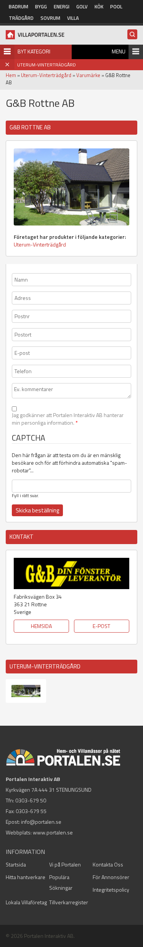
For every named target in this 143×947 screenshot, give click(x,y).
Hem (11, 75)
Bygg (41, 6)
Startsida (16, 864)
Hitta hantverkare (25, 877)
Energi (61, 6)
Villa (73, 18)
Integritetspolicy (111, 890)
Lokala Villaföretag (26, 902)
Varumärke (88, 75)
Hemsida (41, 626)
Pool (116, 6)
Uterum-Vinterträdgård (46, 75)
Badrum (18, 6)
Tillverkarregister (68, 902)
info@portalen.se (41, 822)
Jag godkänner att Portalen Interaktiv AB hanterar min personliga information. (68, 419)
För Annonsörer (111, 877)
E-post (101, 626)
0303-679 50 (30, 800)
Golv (82, 6)
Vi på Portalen (65, 864)
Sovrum (50, 18)
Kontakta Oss (108, 864)
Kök (99, 6)
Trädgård (21, 18)
